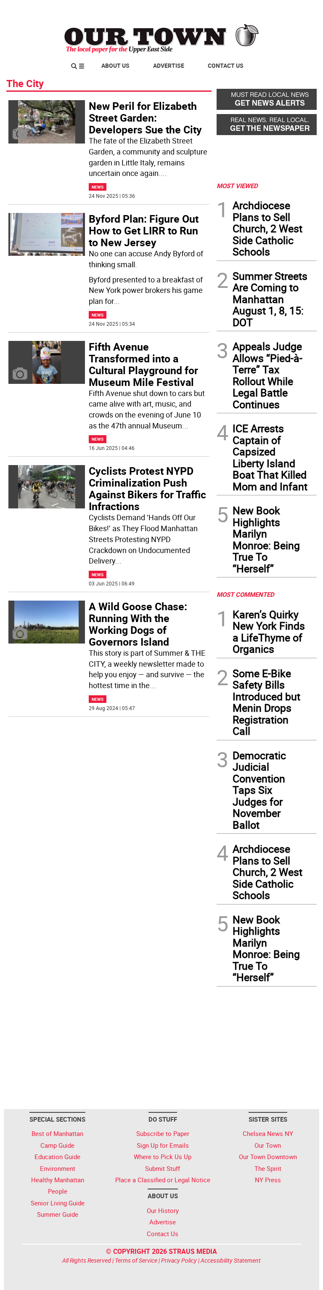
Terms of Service (136, 1260)
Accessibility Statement (231, 1260)
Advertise (168, 65)
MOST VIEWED (237, 185)
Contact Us (226, 65)
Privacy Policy (179, 1260)
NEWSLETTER (249, 9)
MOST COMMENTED (245, 594)
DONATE (296, 9)
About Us (115, 65)
